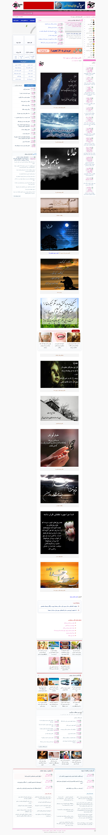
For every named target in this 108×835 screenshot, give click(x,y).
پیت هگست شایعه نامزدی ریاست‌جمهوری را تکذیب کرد (70, 776)
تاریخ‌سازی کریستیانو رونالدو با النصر (44, 810)
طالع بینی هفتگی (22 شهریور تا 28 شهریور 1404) (89, 174)
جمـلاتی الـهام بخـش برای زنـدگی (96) (49, 42)
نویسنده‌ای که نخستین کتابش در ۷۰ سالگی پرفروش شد (29, 782)
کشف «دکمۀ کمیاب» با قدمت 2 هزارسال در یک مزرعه (43, 806)
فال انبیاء (18, 42)
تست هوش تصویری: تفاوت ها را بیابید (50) (46, 725)
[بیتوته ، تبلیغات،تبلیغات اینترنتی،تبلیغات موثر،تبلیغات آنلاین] (38, 5)
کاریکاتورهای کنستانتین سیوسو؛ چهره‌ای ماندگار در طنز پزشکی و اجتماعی (89, 164)
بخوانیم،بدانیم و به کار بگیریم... (24, 97)
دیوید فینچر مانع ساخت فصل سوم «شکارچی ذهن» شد (25, 797)
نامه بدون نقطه (71, 635)
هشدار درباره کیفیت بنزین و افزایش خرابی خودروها (25, 186)
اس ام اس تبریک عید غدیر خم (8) (46, 741)
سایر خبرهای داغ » (17, 196)
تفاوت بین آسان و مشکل (69, 623)
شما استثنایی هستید (70, 633)
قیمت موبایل (30, 73)
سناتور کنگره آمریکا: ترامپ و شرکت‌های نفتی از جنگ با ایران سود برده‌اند (25, 183)
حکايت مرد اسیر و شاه (25, 101)
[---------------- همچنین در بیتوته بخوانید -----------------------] (45, 770)
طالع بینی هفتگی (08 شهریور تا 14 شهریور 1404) (89, 74)
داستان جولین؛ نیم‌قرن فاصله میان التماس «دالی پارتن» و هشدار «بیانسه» (43, 797)
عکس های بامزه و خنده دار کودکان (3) (22, 145)
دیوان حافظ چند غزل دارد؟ (30, 189)
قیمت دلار (30, 70)
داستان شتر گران (26, 89)
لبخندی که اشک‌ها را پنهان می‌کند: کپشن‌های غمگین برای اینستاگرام (89, 94)
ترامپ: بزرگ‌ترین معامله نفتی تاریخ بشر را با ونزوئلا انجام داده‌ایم (65, 817)
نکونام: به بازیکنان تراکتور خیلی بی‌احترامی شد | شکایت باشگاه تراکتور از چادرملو (23, 815)
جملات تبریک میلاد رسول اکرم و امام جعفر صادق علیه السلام (89, 154)
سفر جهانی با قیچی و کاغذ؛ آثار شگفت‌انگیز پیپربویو (89, 184)
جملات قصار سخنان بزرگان (69, 628)
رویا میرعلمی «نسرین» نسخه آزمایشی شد (27, 173)
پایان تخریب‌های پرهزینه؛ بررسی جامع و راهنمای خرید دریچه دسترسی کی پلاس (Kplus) (24, 192)
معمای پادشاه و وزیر (72, 733)
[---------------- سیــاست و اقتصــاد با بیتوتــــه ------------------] (87, 770)
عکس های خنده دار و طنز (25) (24, 121)
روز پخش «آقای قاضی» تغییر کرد (44, 802)
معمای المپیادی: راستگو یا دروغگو (69, 737)
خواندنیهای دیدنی (87, 16)
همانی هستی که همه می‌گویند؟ (47, 737)
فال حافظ (29, 42)
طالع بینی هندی (32, 57)
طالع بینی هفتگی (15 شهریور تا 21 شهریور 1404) (89, 134)
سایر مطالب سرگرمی (43, 746)
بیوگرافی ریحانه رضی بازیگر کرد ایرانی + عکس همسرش (89, 83)
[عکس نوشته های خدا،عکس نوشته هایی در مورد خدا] (59, 89)
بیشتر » (39, 20)
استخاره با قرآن (29, 52)
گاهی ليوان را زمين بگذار (71, 725)
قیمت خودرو (30, 64)
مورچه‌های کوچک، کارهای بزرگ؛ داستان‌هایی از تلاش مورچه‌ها (23, 125)
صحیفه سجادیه (18, 79)
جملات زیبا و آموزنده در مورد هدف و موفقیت (47, 39)
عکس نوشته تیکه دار (52, 35)
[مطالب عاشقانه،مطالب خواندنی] (59, 126)
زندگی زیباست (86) (26, 109)
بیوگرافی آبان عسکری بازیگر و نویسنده (68, 729)
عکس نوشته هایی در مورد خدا (72, 58)
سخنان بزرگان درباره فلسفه (51, 23)
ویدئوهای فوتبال (18, 67)
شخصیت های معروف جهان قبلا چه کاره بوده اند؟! (64, 630)
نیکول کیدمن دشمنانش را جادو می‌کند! (33, 776)
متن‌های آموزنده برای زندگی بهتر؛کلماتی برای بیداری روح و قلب (89, 124)
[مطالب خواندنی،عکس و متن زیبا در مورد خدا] (59, 313)
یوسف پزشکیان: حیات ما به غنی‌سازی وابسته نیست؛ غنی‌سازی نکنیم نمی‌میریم (25, 170)
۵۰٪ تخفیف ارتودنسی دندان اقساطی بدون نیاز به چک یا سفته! (62, 610)
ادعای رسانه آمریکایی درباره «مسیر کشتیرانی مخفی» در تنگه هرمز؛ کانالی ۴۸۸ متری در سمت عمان (65, 824)
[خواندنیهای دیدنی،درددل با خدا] (59, 205)
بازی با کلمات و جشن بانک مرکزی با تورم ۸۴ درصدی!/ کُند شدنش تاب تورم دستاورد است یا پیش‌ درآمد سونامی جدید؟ (84, 804)
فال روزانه (18, 52)
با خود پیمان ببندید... (26, 133)
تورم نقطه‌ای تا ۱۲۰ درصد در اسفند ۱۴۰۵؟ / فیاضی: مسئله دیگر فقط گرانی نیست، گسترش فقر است (24, 166)
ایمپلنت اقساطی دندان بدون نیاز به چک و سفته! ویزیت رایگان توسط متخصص (59, 606)
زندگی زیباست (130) (26, 105)
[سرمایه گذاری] (59, 51)
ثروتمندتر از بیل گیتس (70, 625)
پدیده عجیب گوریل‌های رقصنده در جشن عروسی (24, 802)
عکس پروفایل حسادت (25, 129)
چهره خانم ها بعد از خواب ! (24, 93)
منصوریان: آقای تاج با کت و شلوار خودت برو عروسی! (43, 815)
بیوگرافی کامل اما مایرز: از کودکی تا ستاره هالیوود (89, 114)
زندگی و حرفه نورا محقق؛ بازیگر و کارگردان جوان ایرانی (89, 144)
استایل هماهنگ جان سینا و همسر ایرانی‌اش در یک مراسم (29, 788)
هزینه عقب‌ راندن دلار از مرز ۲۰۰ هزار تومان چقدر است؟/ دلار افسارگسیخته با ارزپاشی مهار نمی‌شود (84, 810)
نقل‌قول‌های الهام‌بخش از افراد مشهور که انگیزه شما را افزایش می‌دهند (22, 137)
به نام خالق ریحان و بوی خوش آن (23, 113)
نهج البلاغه (19, 76)
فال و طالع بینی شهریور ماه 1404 (89, 104)
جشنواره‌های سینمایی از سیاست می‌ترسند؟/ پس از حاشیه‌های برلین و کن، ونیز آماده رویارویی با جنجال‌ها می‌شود (21, 158)
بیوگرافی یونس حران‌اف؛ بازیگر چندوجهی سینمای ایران (89, 193)
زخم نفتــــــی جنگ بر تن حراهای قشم (74, 788)
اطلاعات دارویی (18, 64)
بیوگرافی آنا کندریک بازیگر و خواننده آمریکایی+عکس (46, 729)
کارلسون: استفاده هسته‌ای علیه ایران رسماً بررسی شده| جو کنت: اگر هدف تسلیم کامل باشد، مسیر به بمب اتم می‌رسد (85, 817)
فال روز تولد (21, 57)
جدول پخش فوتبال (17, 73)
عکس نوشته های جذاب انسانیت (73, 33)
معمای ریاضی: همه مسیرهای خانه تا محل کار (46, 721)
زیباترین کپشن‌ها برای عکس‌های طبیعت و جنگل (48, 32)
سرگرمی (93, 16)
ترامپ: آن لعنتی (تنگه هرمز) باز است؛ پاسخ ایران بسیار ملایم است (69, 782)
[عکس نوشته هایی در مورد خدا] (59, 533)
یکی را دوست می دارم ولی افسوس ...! (22, 117)
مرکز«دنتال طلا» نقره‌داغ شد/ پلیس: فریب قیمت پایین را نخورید (24, 162)
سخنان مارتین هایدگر (52, 27)
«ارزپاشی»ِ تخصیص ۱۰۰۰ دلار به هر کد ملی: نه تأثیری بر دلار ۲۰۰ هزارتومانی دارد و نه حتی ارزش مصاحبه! (65, 798)
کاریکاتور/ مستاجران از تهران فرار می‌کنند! (69, 741)
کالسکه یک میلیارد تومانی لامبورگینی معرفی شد (25, 806)
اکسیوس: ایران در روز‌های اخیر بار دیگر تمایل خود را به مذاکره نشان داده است (84, 823)
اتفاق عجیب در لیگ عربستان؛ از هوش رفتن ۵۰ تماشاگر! (24, 810)
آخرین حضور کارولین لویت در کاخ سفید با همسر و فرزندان (65, 810)
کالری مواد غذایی (17, 70)
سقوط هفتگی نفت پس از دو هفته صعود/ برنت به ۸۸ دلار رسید (25, 179)
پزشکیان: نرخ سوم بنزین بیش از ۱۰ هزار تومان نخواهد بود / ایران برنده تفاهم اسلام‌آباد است (84, 798)
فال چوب (27, 57)
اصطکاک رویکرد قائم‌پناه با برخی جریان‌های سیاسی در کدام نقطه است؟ (65, 804)
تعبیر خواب (16, 57)
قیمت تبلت (30, 76)
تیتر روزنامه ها (29, 79)
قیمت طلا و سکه (29, 67)
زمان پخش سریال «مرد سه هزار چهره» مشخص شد (25, 176)
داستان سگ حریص (26, 141)
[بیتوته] (17, 8)
